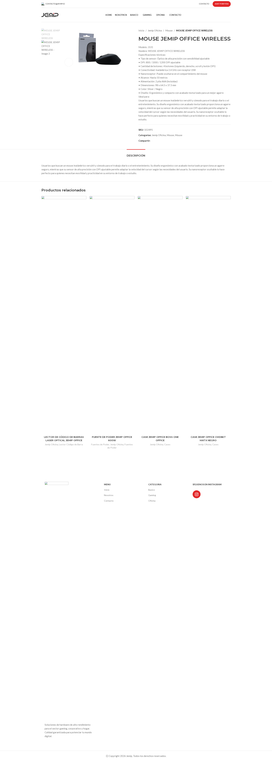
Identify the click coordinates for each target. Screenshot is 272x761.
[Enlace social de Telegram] (167, 141)
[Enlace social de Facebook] (152, 141)
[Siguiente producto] (229, 30)
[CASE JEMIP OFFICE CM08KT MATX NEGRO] (208, 315)
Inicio (141, 30)
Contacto (109, 500)
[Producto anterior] (221, 30)
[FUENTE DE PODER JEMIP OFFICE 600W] (112, 315)
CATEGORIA (154, 484)
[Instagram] (197, 494)
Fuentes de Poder (100, 444)
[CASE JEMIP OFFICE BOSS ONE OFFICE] (160, 315)
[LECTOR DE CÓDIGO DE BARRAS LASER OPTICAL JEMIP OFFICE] (63, 315)
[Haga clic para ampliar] (69, 62)
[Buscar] (229, 15)
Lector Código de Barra (71, 444)
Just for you (221, 4)
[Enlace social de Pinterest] (160, 141)
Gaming (152, 495)
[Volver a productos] (225, 30)
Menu (107, 484)
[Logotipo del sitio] (50, 14)
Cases (167, 444)
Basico (151, 489)
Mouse (169, 30)
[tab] (136, 154)
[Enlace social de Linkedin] (164, 141)
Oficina (151, 500)
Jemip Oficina (155, 30)
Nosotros (108, 495)
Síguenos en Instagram (207, 484)
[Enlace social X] (156, 141)
